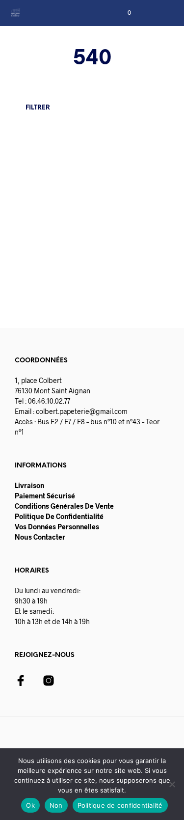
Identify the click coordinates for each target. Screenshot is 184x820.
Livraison (29, 485)
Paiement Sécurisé (45, 496)
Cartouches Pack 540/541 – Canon (122, 222)
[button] (122, 13)
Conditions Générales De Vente (64, 506)
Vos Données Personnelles (57, 526)
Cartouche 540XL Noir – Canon (42, 222)
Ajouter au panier (67, 281)
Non (56, 805)
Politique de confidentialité (120, 805)
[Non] (172, 784)
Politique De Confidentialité (59, 516)
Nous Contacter (40, 537)
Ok (30, 805)
